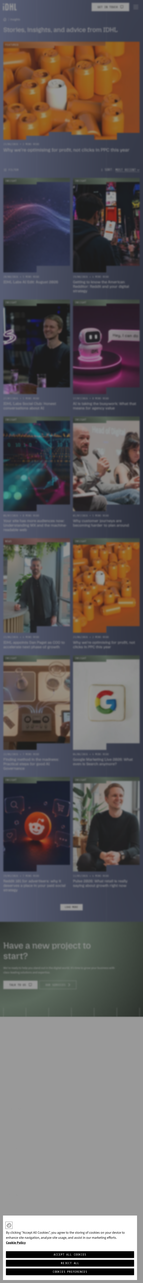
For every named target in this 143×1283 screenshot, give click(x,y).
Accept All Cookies (70, 1254)
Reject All (70, 1263)
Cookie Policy (16, 1242)
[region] (70, 1248)
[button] (9, 1225)
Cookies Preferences (70, 1271)
